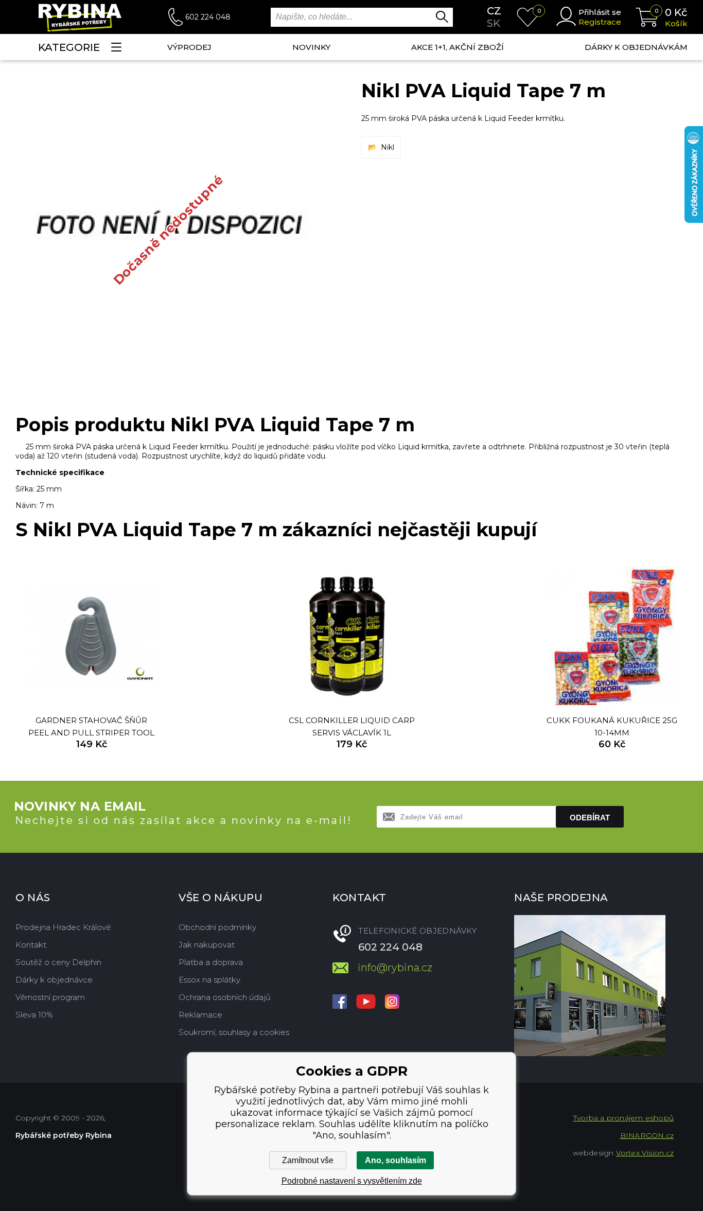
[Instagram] (392, 1002)
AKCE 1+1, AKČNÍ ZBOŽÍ (457, 47)
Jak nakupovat (207, 945)
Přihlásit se (599, 12)
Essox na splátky (209, 980)
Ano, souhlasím (395, 1160)
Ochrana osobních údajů (225, 997)
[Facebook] (339, 1002)
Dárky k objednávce (54, 980)
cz (494, 11)
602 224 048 (208, 17)
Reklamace (200, 1015)
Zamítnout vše (307, 1160)
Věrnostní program (50, 997)
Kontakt (30, 945)
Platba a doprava (211, 962)
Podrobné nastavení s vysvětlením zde (352, 1181)
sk (493, 23)
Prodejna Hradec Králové (63, 927)
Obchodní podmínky (217, 927)
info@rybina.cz (395, 967)
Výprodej (189, 47)
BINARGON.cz (647, 1135)
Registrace (599, 22)
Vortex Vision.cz (645, 1152)
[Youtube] (366, 1002)
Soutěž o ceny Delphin (58, 962)
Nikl (387, 147)
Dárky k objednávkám (636, 47)
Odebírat (590, 817)
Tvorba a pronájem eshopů (623, 1117)
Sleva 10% (34, 1015)
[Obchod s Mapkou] (589, 985)
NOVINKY (311, 47)
